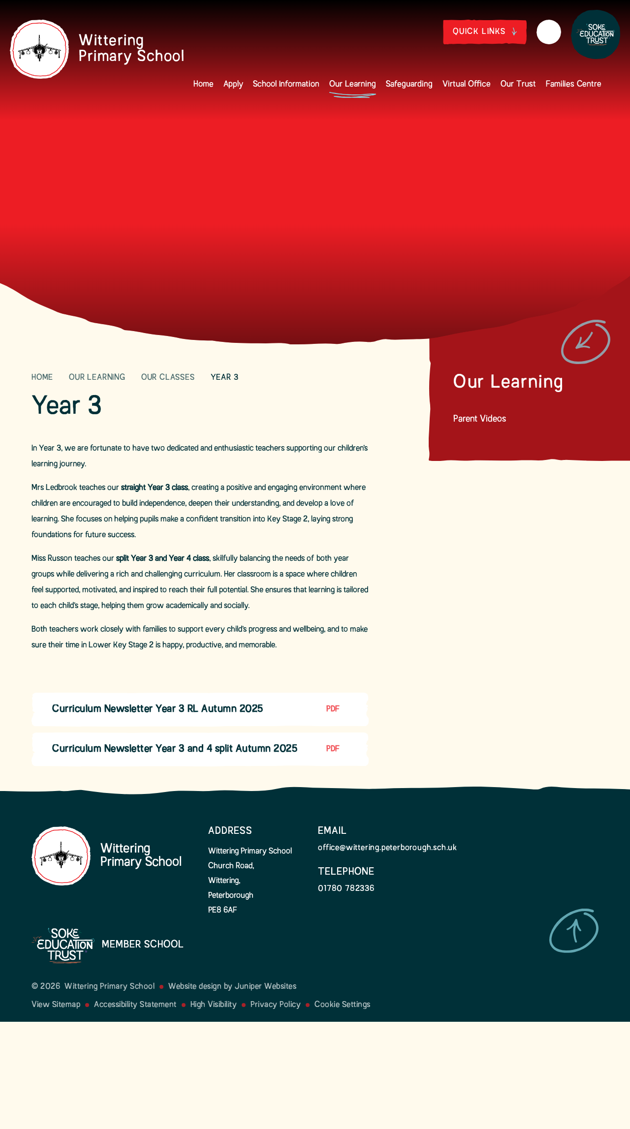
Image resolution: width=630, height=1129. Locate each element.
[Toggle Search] (548, 32)
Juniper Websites (265, 987)
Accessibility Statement (135, 1005)
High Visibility (213, 1005)
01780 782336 (346, 889)
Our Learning (97, 378)
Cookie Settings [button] (343, 1005)
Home (42, 378)
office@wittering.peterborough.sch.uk (387, 848)
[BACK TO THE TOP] (573, 931)
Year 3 (225, 378)
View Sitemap (56, 1005)
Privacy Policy (276, 1005)
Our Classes (168, 378)
